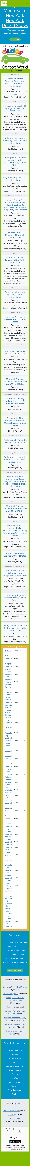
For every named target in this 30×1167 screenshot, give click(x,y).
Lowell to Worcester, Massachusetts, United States (15, 319)
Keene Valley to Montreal (8, 923)
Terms (11, 1129)
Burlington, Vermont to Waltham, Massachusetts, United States (15, 140)
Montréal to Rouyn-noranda (8, 669)
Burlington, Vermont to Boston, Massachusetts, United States (15, 459)
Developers (15, 1131)
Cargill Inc (10, 1007)
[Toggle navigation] (26, 3)
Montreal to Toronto (8, 829)
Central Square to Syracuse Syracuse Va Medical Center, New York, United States (15, 82)
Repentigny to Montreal (8, 735)
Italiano (20, 1133)
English (8, 1133)
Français (14, 1133)
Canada (15, 1074)
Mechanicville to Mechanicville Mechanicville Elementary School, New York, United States (15, 530)
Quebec (15, 1094)
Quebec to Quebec (8, 813)
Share (8, 1131)
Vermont (15, 1086)
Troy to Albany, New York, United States (15, 178)
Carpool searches (15, 1050)
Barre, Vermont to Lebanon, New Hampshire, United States (15, 573)
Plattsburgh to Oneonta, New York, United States (15, 441)
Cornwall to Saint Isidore (8, 777)
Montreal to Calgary (8, 661)
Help (6, 1129)
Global (15, 1054)
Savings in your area (15, 970)
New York (15, 20)
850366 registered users (15, 30)
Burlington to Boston (8, 784)
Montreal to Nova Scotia (8, 836)
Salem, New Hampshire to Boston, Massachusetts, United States (15, 628)
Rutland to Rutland (8, 653)
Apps (21, 1131)
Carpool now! (15, 1058)
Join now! (15, 39)
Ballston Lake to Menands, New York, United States (15, 235)
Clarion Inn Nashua (11, 1110)
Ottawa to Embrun (8, 872)
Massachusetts (15, 1082)
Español (15, 1135)
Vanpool (15, 1062)
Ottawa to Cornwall (8, 761)
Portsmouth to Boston (8, 821)
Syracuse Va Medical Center (15, 987)
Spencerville (15, 1118)
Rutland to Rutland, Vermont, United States (15, 554)
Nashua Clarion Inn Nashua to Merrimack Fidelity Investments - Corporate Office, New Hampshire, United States (15, 205)
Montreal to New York (8, 769)
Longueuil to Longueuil (8, 676)
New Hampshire (15, 1090)
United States (15, 25)
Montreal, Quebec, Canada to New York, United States (15, 260)
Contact (22, 1129)
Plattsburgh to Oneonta (8, 797)
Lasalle (11, 1114)
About (16, 1129)
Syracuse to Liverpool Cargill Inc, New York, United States (15, 294)
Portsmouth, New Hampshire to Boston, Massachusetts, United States (15, 422)
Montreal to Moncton (8, 805)
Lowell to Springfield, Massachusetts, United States (15, 597)
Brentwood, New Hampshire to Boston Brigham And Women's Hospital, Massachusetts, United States (15, 481)
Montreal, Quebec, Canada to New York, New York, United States (15, 381)
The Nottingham (10, 993)
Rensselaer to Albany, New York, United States (15, 352)
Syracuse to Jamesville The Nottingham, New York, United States (15, 108)
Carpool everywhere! (15, 1066)
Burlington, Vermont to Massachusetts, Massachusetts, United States (15, 161)
